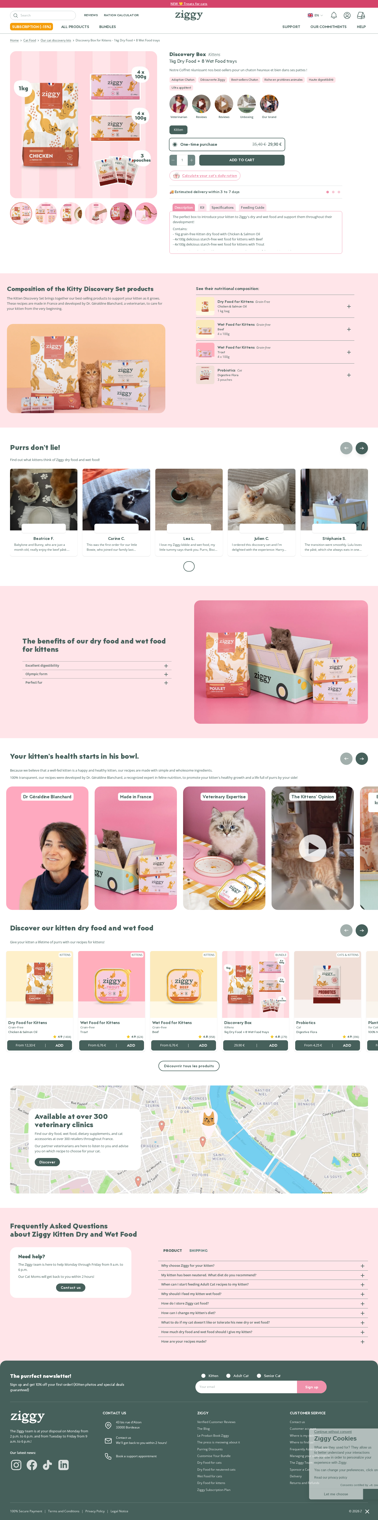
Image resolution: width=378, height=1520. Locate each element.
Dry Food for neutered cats (216, 1469)
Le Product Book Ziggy (213, 1435)
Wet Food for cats (209, 1476)
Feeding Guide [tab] (252, 207)
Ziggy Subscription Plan (213, 1490)
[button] (334, 15)
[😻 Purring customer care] (339, 192)
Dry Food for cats (209, 1462)
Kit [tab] (202, 207)
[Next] (362, 448)
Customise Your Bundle (214, 1456)
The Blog (203, 1428)
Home (14, 40)
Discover (47, 1162)
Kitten (178, 129)
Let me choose (292, 1494)
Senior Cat (272, 1375)
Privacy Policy (95, 1511)
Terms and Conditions (63, 1511)
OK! (346, 1494)
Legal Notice (119, 1511)
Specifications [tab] (223, 207)
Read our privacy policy (286, 1477)
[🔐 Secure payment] (333, 192)
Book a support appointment (136, 1456)
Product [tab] (172, 1251)
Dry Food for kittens (211, 1483)
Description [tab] (184, 207)
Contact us (71, 1287)
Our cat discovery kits (56, 40)
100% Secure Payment (26, 1511)
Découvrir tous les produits (189, 1065)
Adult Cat (240, 1375)
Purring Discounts (210, 1449)
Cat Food (29, 40)
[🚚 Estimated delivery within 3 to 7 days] (327, 192)
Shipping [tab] (198, 1251)
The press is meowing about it (218, 1442)
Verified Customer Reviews (216, 1422)
